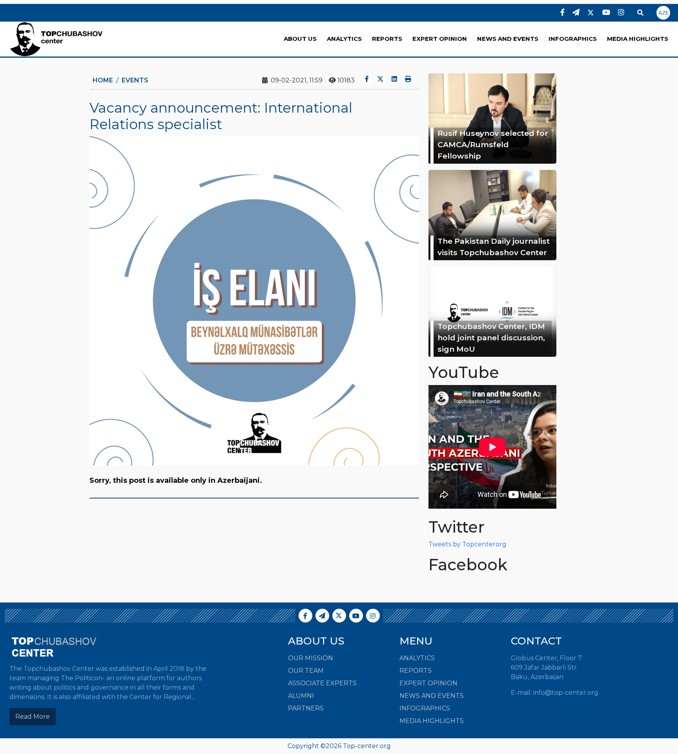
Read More (32, 716)
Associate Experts (322, 683)
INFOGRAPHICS (573, 38)
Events (135, 80)
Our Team (306, 670)
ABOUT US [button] (300, 38)
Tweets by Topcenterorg (467, 544)
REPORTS (387, 38)
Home (103, 80)
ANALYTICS (344, 38)
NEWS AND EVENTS (507, 38)
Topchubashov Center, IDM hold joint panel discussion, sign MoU (491, 337)
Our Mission (310, 658)
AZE (663, 12)
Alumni (301, 695)
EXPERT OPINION (439, 38)
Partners (306, 708)
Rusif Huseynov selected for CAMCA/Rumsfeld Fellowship (492, 144)
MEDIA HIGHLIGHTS (637, 38)
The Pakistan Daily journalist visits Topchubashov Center (493, 246)
